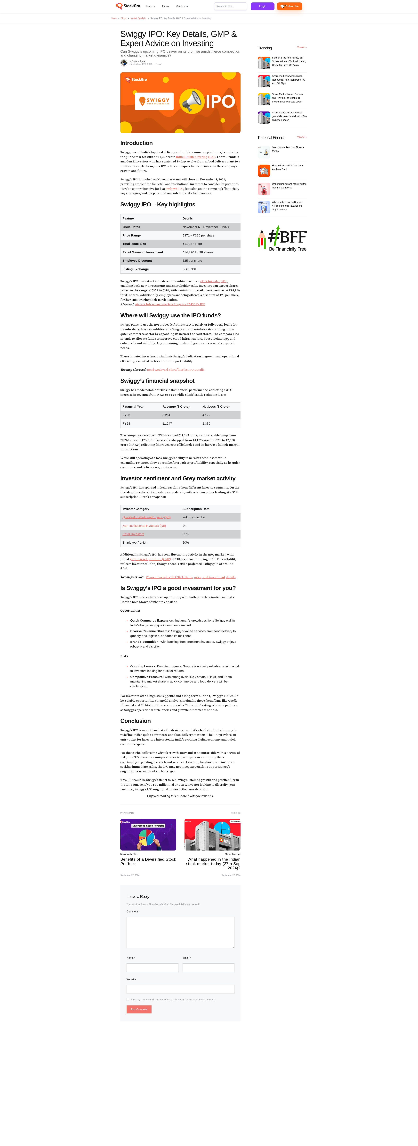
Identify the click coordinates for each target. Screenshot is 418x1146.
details (231, 577)
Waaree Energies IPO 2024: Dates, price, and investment (185, 577)
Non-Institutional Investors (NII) (144, 525)
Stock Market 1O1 (129, 854)
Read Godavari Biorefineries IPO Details (175, 370)
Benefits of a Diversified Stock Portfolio (148, 861)
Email (187, 957)
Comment (133, 911)
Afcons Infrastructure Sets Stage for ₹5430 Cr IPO (170, 304)
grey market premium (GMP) (150, 559)
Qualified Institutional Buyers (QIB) (146, 517)
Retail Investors (133, 534)
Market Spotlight (233, 854)
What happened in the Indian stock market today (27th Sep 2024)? (213, 863)
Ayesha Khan (138, 61)
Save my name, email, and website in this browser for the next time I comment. (173, 999)
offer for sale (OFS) (213, 281)
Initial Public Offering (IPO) (196, 157)
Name (131, 957)
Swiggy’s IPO (174, 189)
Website (131, 979)
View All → (302, 47)
